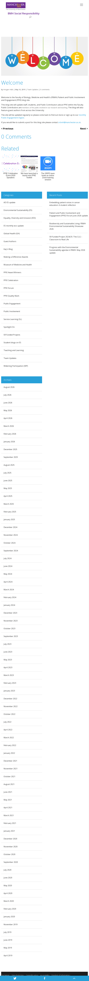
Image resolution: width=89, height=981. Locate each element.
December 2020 (10, 838)
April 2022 (8, 729)
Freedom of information (60, 975)
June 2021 (8, 792)
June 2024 (8, 566)
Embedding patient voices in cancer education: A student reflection (64, 203)
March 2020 (9, 901)
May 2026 (8, 410)
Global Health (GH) (12, 233)
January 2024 (9, 605)
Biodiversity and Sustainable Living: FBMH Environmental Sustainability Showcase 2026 (67, 226)
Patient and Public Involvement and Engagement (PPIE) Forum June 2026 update (68, 214)
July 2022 (7, 722)
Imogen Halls (8, 89)
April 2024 (8, 582)
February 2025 (10, 511)
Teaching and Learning (14, 350)
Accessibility (44, 975)
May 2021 (8, 799)
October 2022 (9, 714)
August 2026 (9, 387)
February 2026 (10, 434)
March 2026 (9, 426)
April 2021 (8, 807)
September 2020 (11, 862)
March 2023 (9, 675)
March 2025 (9, 504)
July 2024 (7, 558)
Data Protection (18, 975)
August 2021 (9, 784)
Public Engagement (12, 303)
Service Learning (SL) (13, 319)
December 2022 (10, 698)
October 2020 (9, 854)
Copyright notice (32, 975)
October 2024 (9, 543)
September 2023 (11, 636)
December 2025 (10, 449)
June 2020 (8, 877)
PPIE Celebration (11, 280)
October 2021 (9, 776)
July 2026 (7, 395)
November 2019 (10, 924)
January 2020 (9, 916)
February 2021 (10, 823)
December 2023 (10, 613)
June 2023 (8, 652)
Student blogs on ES (12, 342)
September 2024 (11, 550)
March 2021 (9, 815)
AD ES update (9, 202)
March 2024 (9, 589)
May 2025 (8, 488)
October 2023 (9, 628)
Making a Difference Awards (16, 257)
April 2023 (8, 667)
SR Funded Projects (12, 334)
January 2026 (9, 441)
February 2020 (10, 909)
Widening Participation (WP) (16, 366)
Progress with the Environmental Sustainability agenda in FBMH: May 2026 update (67, 250)
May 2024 (8, 574)
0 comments (45, 89)
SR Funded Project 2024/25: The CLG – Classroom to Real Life (65, 238)
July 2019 (7, 932)
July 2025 (7, 472)
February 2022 (10, 745)
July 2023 (7, 644)
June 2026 (8, 402)
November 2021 (10, 768)
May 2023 (8, 659)
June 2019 (8, 940)
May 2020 (8, 885)
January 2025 (9, 519)
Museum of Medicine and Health (18, 264)
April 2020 (8, 893)
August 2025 (9, 465)
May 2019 (8, 947)
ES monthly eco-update (14, 225)
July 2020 (7, 870)
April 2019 (8, 955)
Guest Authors (10, 241)
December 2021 (10, 761)
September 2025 (11, 457)
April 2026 (8, 418)
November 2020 (10, 846)
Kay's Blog (8, 249)
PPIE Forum (9, 288)
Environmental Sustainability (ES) (18, 210)
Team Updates (32, 89)
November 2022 (10, 706)
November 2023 (10, 620)
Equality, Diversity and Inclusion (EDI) (20, 218)
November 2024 (10, 535)
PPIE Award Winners (12, 272)
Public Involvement (12, 311)
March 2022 (9, 737)
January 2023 (9, 690)
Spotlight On (9, 327)
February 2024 (10, 597)
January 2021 (9, 831)
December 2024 (10, 527)
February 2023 (10, 683)
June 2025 (8, 480)
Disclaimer (5, 975)
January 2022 (9, 753)
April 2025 (8, 496)
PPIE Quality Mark (11, 296)
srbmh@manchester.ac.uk (69, 122)
